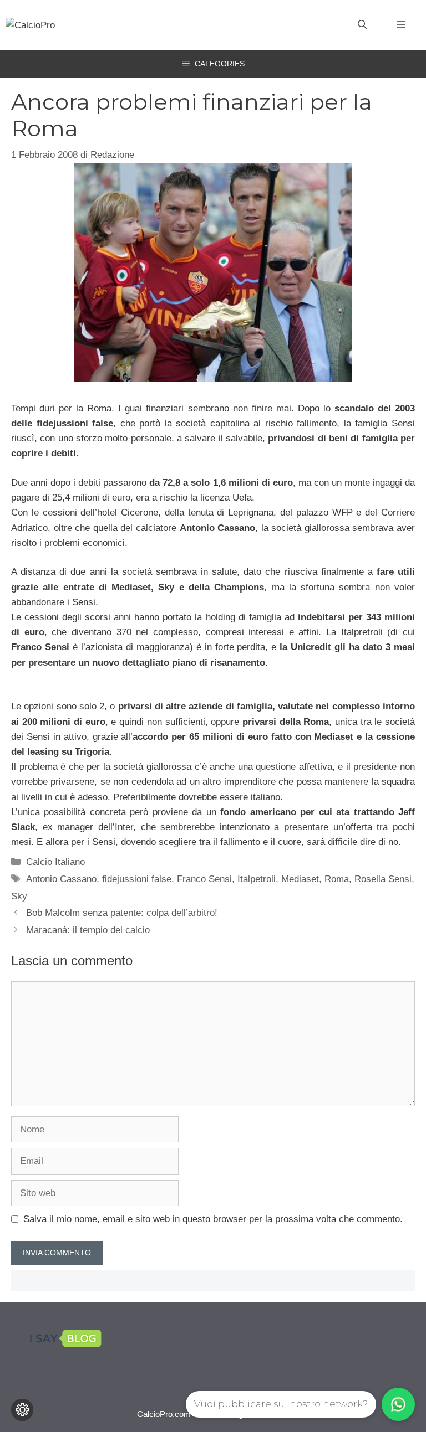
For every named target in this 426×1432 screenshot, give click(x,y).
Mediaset (300, 879)
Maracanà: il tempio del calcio (88, 930)
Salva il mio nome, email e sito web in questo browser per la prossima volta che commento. (213, 1219)
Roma (336, 879)
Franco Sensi (204, 879)
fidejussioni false (136, 879)
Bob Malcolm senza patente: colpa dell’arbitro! (121, 913)
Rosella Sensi (383, 879)
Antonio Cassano (61, 879)
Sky (19, 896)
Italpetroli (256, 879)
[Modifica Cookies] (22, 1410)
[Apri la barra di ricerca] (362, 25)
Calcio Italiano (55, 862)
